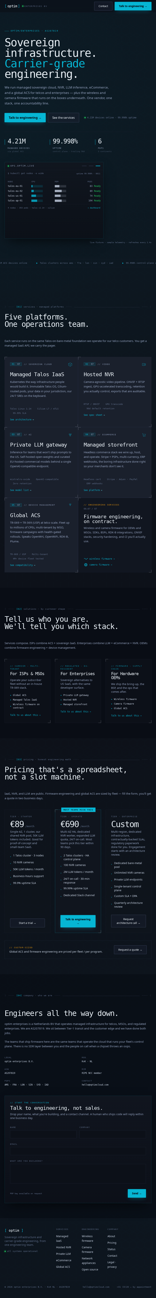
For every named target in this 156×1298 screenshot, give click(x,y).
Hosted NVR (63, 1247)
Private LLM (63, 1254)
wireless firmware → (102, 558)
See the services (63, 118)
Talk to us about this (25, 715)
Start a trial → (27, 923)
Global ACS (63, 1267)
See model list (20, 490)
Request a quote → (130, 949)
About (111, 1236)
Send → (137, 1193)
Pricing (111, 1242)
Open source (90, 1269)
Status (111, 1249)
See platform (93, 490)
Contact (103, 6)
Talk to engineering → (133, 6)
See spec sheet (94, 415)
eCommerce (63, 1260)
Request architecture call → (128, 921)
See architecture (22, 419)
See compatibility (22, 565)
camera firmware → (100, 564)
